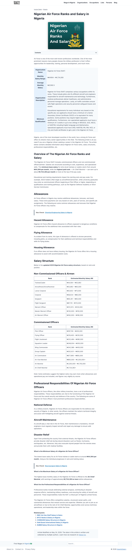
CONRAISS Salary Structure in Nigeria (51, 520)
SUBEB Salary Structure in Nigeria (49, 525)
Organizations (82, 3)
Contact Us (19, 549)
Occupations (94, 3)
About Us (82, 535)
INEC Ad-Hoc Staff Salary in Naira (49, 515)
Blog (115, 3)
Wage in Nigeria (69, 3)
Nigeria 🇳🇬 (28, 544)
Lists (102, 3)
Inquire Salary (38, 9)
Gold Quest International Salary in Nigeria (52, 522)
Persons (109, 3)
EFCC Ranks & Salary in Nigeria (48, 518)
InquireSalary (121, 549)
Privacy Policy (30, 549)
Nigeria (45, 9)
